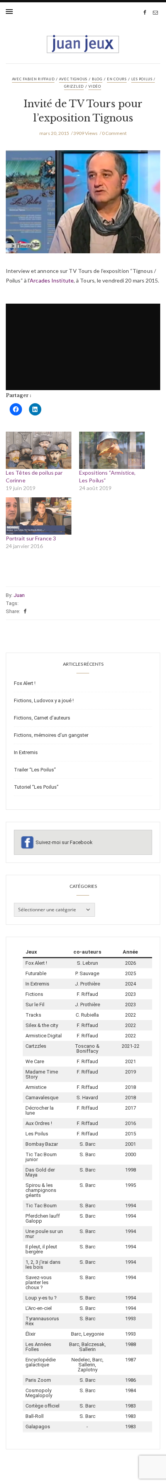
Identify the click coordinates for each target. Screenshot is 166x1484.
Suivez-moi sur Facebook (64, 842)
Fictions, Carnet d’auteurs (42, 718)
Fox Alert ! (25, 683)
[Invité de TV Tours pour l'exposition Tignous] (83, 207)
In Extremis (26, 752)
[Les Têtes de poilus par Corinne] (38, 450)
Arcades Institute (52, 280)
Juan (19, 595)
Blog (97, 79)
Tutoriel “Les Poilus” (36, 787)
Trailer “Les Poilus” (35, 770)
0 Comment (114, 133)
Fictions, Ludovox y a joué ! (44, 700)
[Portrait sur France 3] (38, 516)
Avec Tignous (73, 79)
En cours (117, 79)
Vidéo (94, 86)
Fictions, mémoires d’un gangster (51, 735)
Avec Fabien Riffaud (33, 79)
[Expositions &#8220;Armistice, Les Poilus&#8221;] (112, 450)
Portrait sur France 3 (31, 538)
